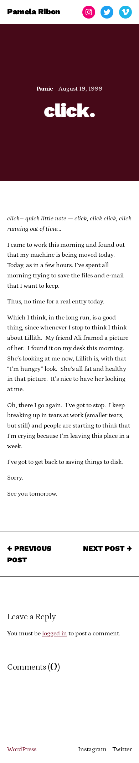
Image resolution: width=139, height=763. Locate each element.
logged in (54, 633)
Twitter (122, 749)
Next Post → (107, 548)
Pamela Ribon (33, 11)
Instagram (92, 749)
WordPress (21, 749)
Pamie (44, 88)
